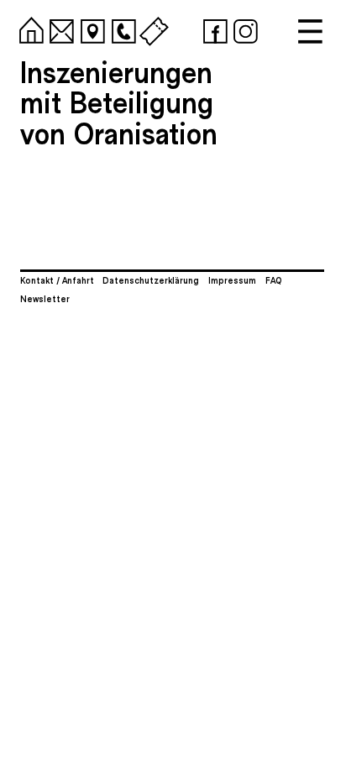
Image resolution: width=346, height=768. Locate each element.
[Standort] (90, 28)
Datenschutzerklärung (150, 279)
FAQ (273, 279)
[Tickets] (151, 28)
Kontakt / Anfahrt (57, 279)
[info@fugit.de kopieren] (59, 28)
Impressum (232, 279)
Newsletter (45, 298)
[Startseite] (28, 28)
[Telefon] (121, 28)
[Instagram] (242, 28)
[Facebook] (212, 28)
